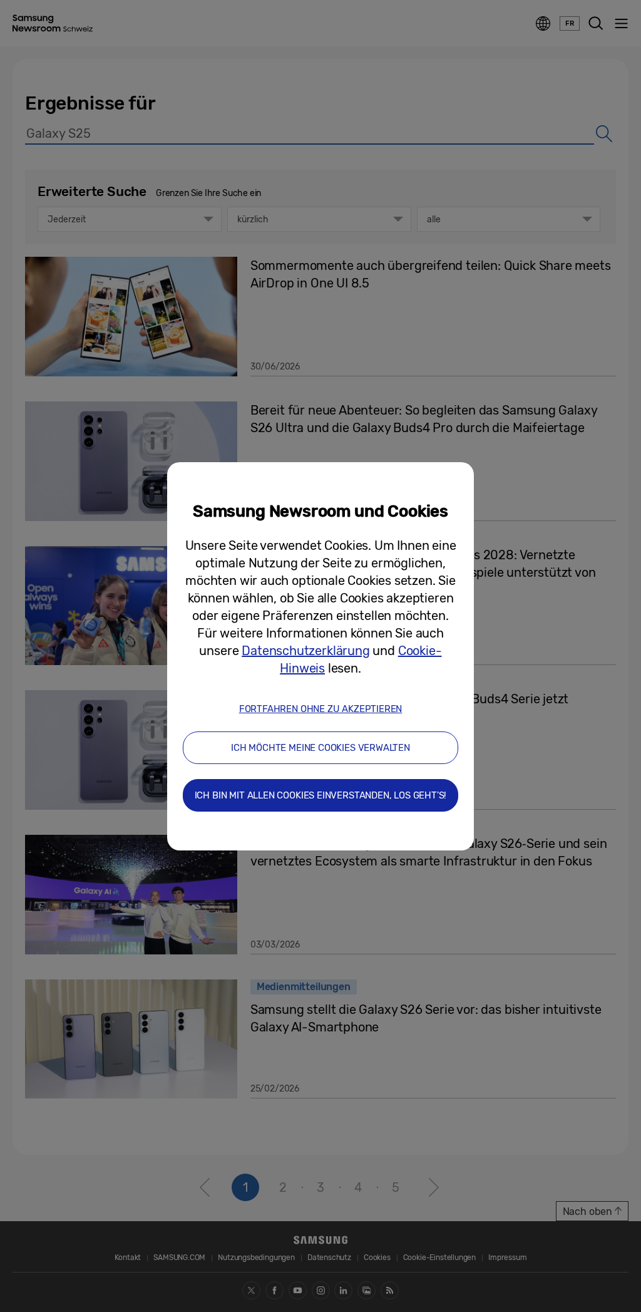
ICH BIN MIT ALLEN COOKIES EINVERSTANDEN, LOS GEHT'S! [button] (321, 795)
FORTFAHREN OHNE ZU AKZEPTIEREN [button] (321, 709)
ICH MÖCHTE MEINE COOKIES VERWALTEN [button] (320, 747)
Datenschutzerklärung (305, 650)
